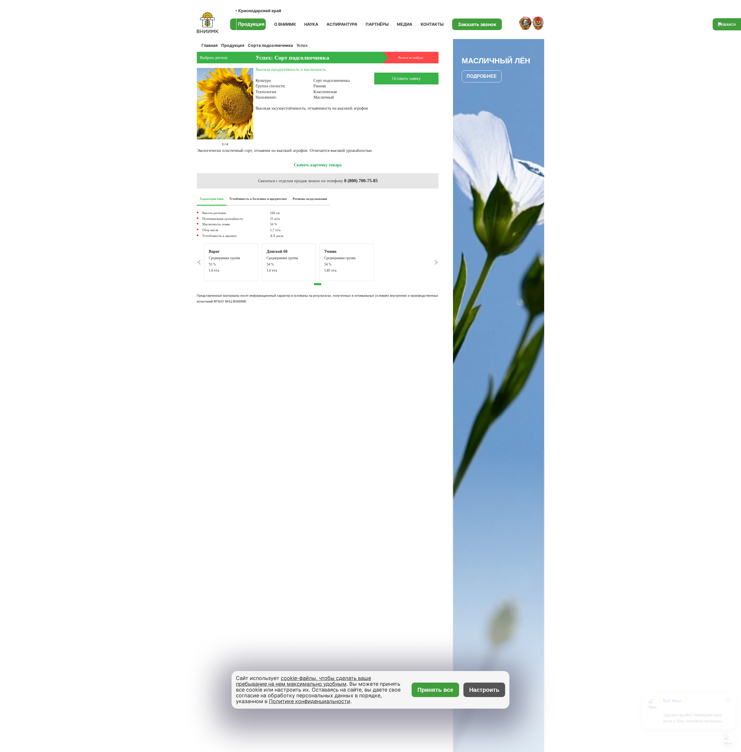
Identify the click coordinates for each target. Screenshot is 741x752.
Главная (209, 45)
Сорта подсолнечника (270, 45)
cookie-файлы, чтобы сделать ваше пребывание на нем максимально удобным (303, 681)
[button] (252, 144)
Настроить (484, 690)
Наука (311, 24)
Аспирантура (342, 24)
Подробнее (482, 76)
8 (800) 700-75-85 (361, 180)
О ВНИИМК (285, 24)
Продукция (232, 45)
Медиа (404, 24)
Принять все (435, 690)
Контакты (432, 24)
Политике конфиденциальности (309, 701)
